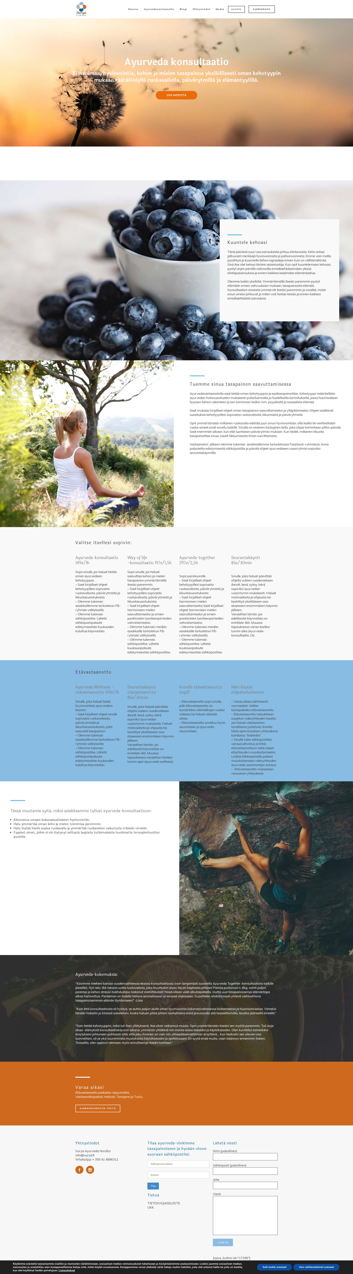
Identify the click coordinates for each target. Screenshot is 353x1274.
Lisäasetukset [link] (67, 1270)
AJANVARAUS (261, 9)
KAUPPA (236, 9)
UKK (150, 1207)
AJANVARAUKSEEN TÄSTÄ (98, 1108)
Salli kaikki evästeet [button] (274, 1267)
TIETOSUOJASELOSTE (163, 1203)
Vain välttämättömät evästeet (316, 1267)
